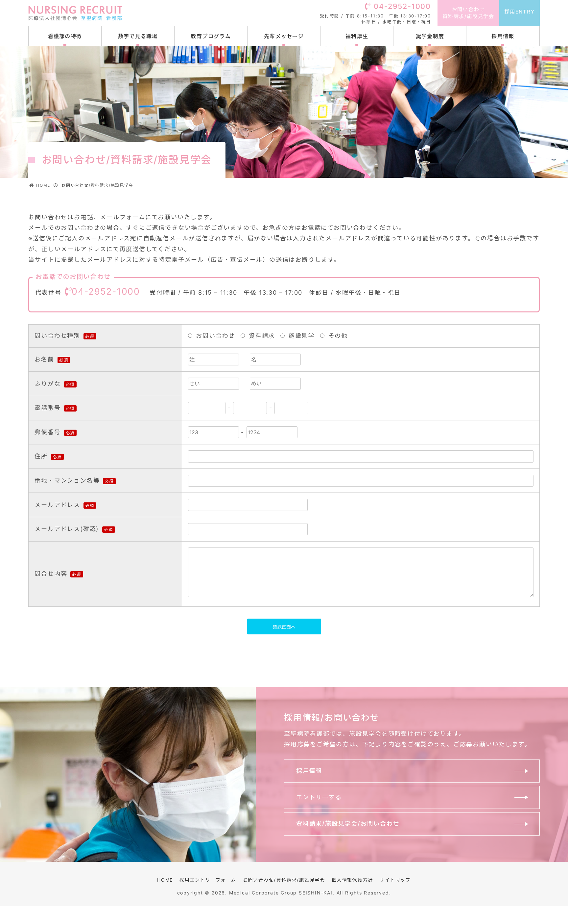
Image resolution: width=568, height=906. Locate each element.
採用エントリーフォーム (207, 880)
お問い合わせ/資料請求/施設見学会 (284, 880)
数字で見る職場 (138, 36)
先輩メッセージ (284, 36)
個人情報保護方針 (352, 880)
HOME (165, 880)
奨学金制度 (430, 36)
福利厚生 (356, 36)
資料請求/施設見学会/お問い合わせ (348, 823)
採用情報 (502, 36)
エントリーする (319, 797)
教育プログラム (211, 36)
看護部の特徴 (65, 36)
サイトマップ (395, 880)
